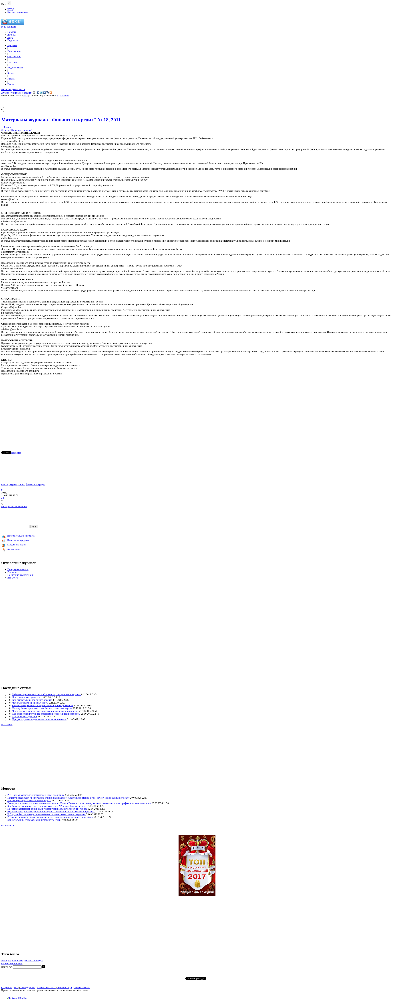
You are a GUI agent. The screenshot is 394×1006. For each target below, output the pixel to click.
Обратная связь (82, 987)
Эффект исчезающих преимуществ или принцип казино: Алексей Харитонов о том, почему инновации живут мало (68, 797)
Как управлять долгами (24, 716)
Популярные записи (17, 569)
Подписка (12, 40)
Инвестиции (14, 51)
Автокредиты (14, 549)
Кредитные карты (16, 544)
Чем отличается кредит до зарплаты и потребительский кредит (45, 711)
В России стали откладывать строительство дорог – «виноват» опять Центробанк (50, 817)
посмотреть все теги (11, 963)
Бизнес (11, 73)
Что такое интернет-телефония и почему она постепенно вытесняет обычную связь (51, 811)
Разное (10, 84)
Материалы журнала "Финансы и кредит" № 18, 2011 (61, 119)
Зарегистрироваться (17, 12)
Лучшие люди (64, 987)
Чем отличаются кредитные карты (30, 702)
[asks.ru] (12, 24)
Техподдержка (27, 987)
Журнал (11, 34)
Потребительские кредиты (21, 535)
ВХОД (10, 9)
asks (25, 95)
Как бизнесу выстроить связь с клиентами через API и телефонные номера (46, 806)
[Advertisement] (197, 408)
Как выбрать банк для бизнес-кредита (32, 700)
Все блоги (12, 577)
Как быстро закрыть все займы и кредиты (29, 800)
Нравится (16, 452)
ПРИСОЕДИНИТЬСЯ (13, 89)
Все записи (13, 572)
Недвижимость (15, 67)
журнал (13, 484)
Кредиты (12, 45)
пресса (4, 484)
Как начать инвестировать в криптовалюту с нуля (33, 820)
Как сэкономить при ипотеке (27, 697)
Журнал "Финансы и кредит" (16, 92)
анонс (21, 484)
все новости (7, 825)
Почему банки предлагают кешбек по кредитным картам (42, 708)
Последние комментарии (20, 575)
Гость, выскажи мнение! (14, 506)
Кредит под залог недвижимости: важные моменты (39, 719)
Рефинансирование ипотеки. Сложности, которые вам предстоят (46, 694)
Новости (11, 32)
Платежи (12, 62)
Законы (11, 78)
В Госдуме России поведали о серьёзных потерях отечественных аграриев (46, 814)
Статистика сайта (46, 987)
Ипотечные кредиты (18, 540)
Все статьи (6, 724)
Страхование (14, 56)
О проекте (6, 987)
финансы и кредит (35, 484)
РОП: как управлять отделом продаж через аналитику (35, 795)
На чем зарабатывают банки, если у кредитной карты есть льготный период (47, 808)
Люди (10, 37)
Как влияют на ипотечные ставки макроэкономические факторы (46, 713)
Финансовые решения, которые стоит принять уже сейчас (42, 705)
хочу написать (8, 26)
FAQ (16, 987)
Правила (64, 95)
